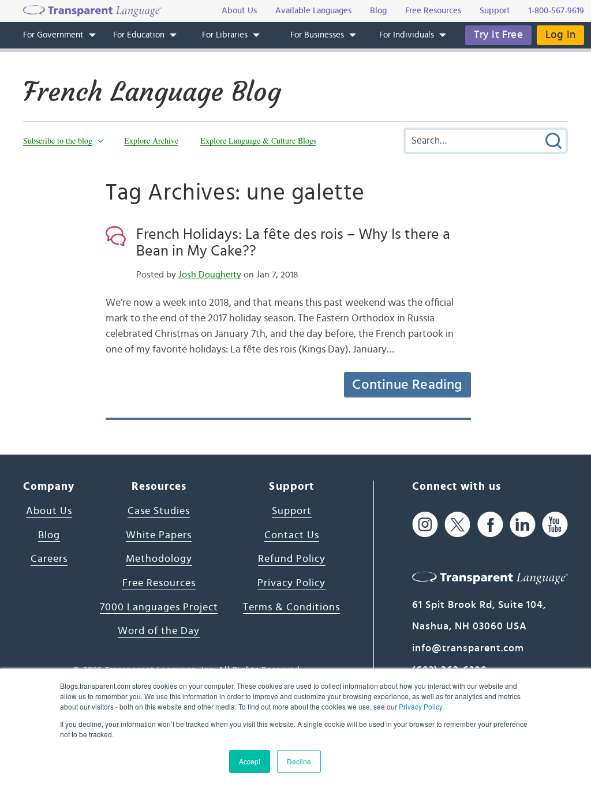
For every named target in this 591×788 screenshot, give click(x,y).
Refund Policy (292, 559)
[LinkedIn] (523, 524)
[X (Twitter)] (457, 524)
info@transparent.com (468, 648)
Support (292, 511)
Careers (49, 559)
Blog (49, 535)
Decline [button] (299, 761)
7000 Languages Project (159, 607)
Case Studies (159, 511)
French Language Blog (152, 91)
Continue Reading (407, 385)
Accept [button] (249, 761)
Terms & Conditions (291, 607)
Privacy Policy (420, 706)
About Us (49, 511)
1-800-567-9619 (556, 10)
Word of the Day (159, 631)
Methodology (159, 559)
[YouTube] (555, 524)
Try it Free (498, 34)
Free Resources (159, 583)
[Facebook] (490, 524)
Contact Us (291, 535)
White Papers (159, 535)
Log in (560, 34)
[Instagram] (425, 524)
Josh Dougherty (209, 274)
